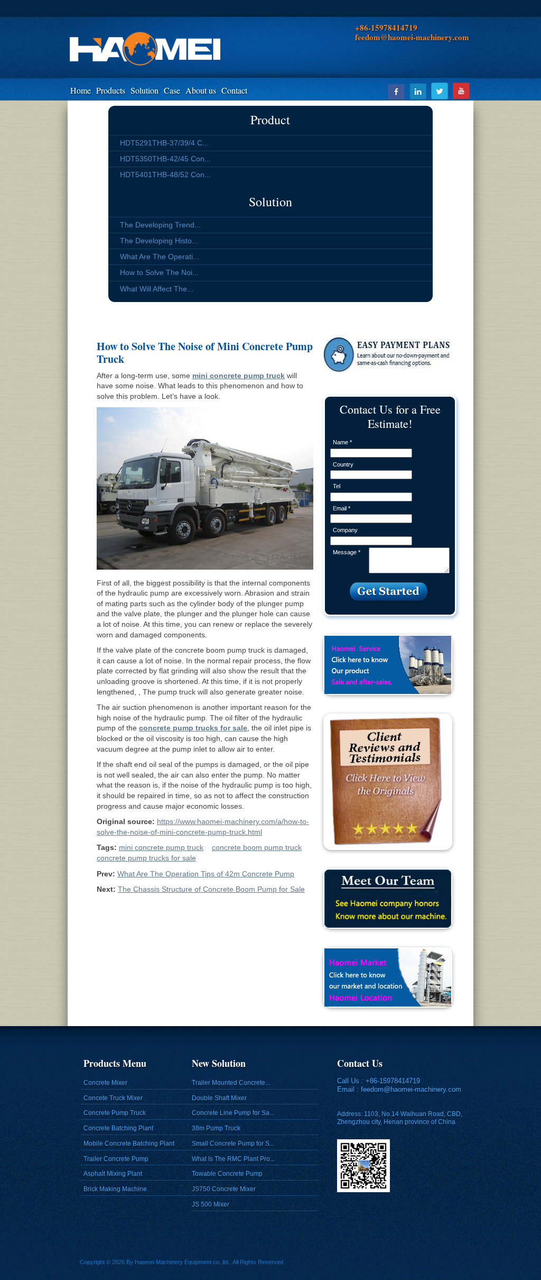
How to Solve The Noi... (159, 272)
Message (346, 552)
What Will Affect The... (156, 289)
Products (110, 90)
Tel (336, 486)
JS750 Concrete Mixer (224, 1189)
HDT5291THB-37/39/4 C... (164, 143)
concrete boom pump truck (257, 847)
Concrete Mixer (105, 1082)
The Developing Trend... (160, 225)
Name (342, 442)
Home (80, 90)
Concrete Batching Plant (118, 1128)
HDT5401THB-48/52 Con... (165, 174)
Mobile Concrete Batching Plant (128, 1143)
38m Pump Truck (216, 1128)
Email (341, 508)
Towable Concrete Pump (227, 1173)
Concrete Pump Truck (114, 1113)
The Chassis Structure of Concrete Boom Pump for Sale (211, 889)
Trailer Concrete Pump (115, 1159)
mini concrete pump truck (161, 847)
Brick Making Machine (115, 1189)
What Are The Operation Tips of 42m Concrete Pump (205, 874)
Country (343, 464)
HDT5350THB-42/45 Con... (165, 158)
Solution (144, 90)
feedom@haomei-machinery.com (411, 1089)
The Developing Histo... (159, 240)
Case (172, 90)
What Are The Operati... (159, 256)
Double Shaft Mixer (219, 1098)
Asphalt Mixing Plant (112, 1173)
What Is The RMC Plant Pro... (233, 1159)
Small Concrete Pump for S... (233, 1143)
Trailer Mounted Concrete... (231, 1082)
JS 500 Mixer (210, 1204)
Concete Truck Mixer (113, 1098)
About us (200, 90)
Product (270, 119)
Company (345, 530)
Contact (234, 90)
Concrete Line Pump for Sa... (233, 1113)
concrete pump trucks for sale (146, 858)
